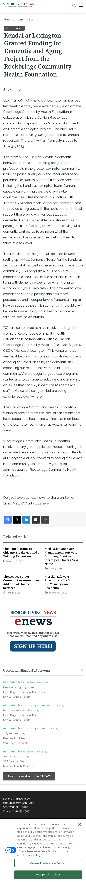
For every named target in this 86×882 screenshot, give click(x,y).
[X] (17, 520)
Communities (25, 19)
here (45, 503)
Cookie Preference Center (48, 863)
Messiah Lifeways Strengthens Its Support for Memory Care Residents (62, 582)
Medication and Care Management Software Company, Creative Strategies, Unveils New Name (61, 556)
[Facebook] (8, 520)
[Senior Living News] (19, 5)
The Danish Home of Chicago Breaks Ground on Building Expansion (22, 552)
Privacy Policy (32, 855)
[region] (43, 850)
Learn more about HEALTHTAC (29, 776)
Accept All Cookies (48, 874)
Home (10, 19)
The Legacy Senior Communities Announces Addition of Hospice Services (21, 582)
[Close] (79, 824)
